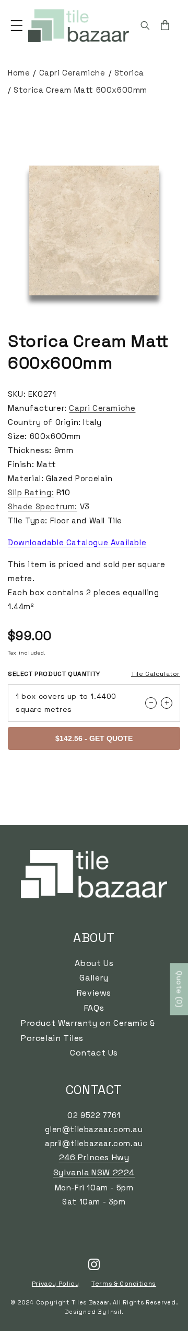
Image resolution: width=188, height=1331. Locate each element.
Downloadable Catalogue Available (77, 542)
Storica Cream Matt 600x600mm (80, 90)
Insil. (115, 1311)
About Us (94, 963)
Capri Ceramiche (72, 73)
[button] (16, 25)
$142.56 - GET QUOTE (94, 738)
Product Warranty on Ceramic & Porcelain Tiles (88, 1031)
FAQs (94, 1007)
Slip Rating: (31, 492)
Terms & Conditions (123, 1283)
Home (19, 73)
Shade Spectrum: (42, 506)
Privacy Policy (55, 1283)
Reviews (94, 992)
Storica (129, 73)
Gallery (93, 977)
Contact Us (94, 1052)
